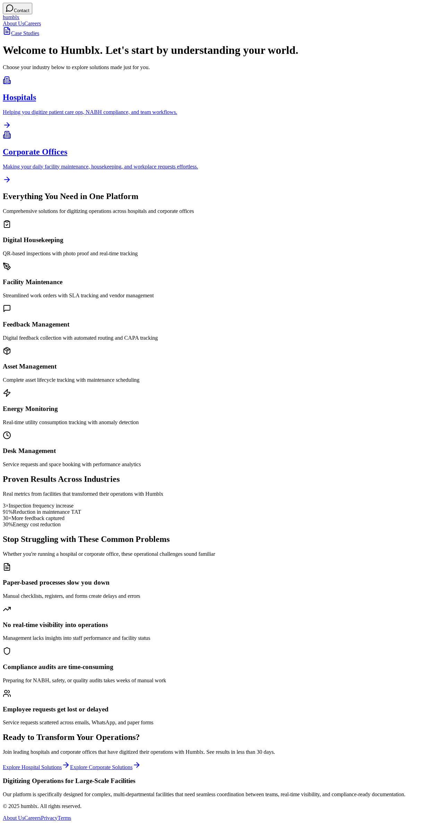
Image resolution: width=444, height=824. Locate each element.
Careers (32, 23)
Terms (64, 818)
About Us (13, 23)
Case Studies (25, 33)
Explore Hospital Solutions (32, 767)
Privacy (49, 818)
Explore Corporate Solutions (101, 767)
